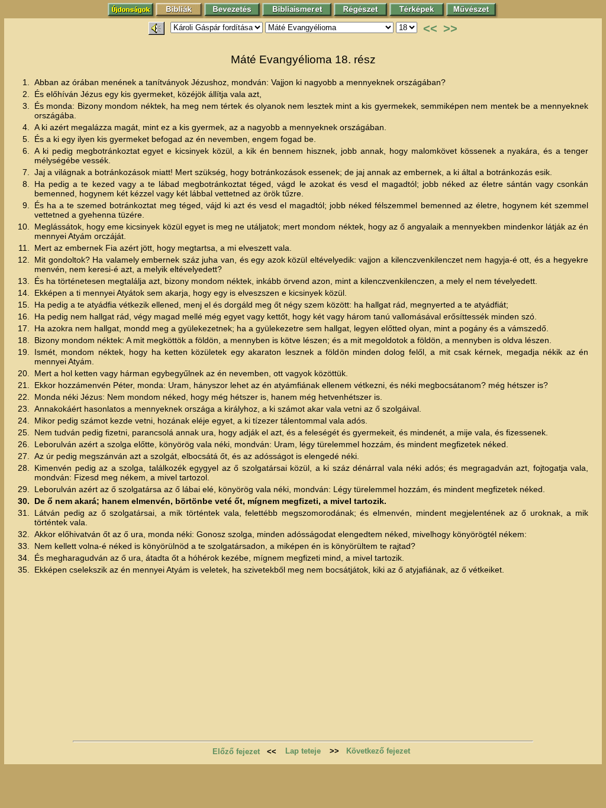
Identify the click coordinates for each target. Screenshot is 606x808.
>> (450, 28)
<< (430, 28)
